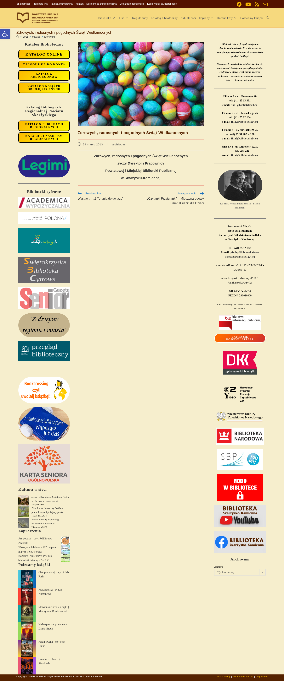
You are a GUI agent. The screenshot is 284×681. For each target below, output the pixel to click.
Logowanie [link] (262, 676)
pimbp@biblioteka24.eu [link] (244, 252)
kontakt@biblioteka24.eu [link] (240, 256)
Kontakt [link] (79, 4)
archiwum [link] (49, 36)
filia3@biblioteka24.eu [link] (244, 138)
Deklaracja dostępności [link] (132, 4)
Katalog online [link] (44, 54)
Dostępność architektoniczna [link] (101, 4)
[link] (5, 34)
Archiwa (218, 566)
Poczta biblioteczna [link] (243, 676)
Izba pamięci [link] (23, 4)
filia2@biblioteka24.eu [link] (244, 121)
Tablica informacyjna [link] (62, 4)
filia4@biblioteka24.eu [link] (244, 155)
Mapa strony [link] (223, 676)
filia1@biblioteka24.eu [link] (244, 105)
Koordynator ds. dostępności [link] (162, 4)
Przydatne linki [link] (40, 4)
